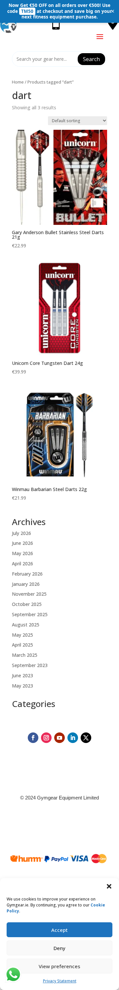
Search (91, 59)
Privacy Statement (59, 981)
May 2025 (22, 635)
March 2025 (24, 655)
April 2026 (22, 563)
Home (18, 82)
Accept (59, 930)
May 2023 (22, 686)
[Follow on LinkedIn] (72, 737)
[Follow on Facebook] (33, 737)
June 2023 (22, 675)
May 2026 (22, 553)
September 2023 (30, 665)
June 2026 (22, 543)
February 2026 (27, 574)
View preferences (59, 966)
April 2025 (22, 645)
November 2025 (29, 594)
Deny (59, 948)
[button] (109, 886)
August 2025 (25, 624)
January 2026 (26, 584)
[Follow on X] (86, 737)
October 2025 (27, 604)
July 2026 (21, 533)
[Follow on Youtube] (59, 737)
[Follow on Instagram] (46, 737)
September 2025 (30, 614)
